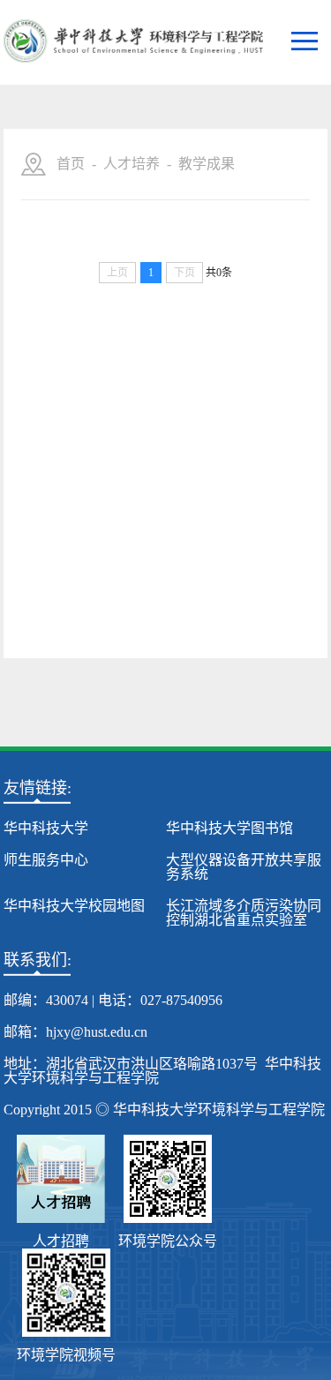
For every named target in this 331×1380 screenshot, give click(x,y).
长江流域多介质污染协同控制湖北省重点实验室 (243, 912)
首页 (70, 163)
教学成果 (206, 163)
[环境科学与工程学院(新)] (133, 42)
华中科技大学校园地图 (74, 905)
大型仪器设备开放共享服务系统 (243, 866)
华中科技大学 (46, 828)
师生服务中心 (46, 859)
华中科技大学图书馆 (229, 828)
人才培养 (131, 163)
